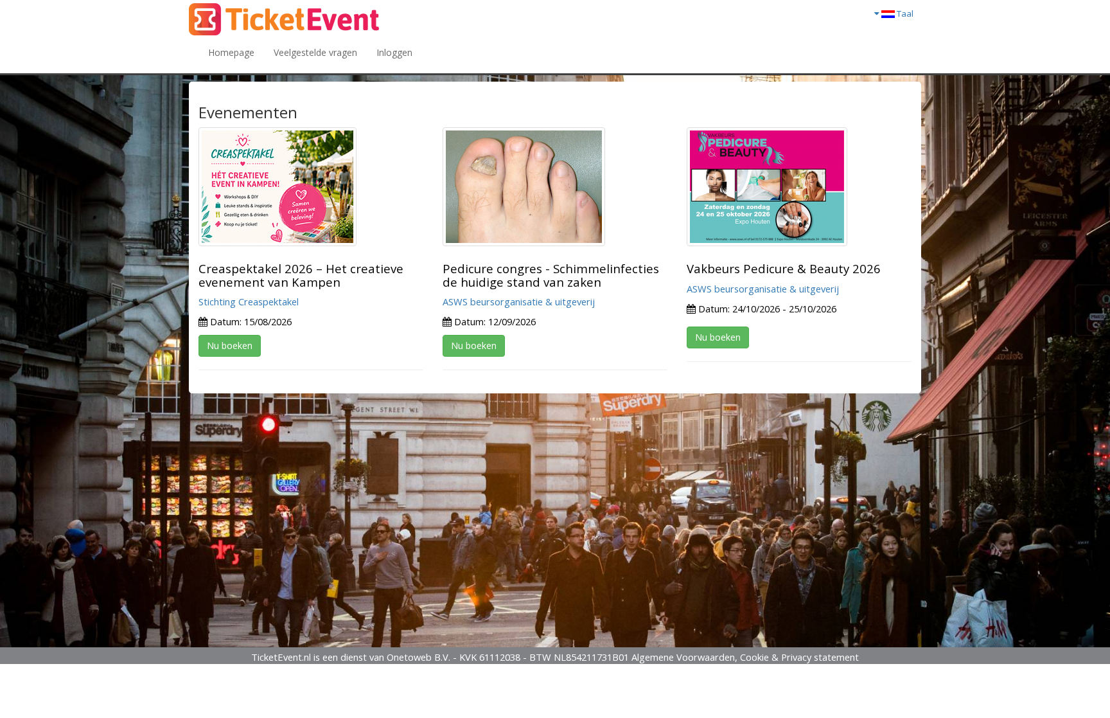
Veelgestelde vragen (315, 52)
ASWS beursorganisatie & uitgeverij (519, 301)
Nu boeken (229, 345)
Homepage (231, 52)
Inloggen (394, 52)
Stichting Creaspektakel (248, 301)
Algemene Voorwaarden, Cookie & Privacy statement (745, 657)
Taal (904, 13)
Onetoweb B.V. (418, 657)
